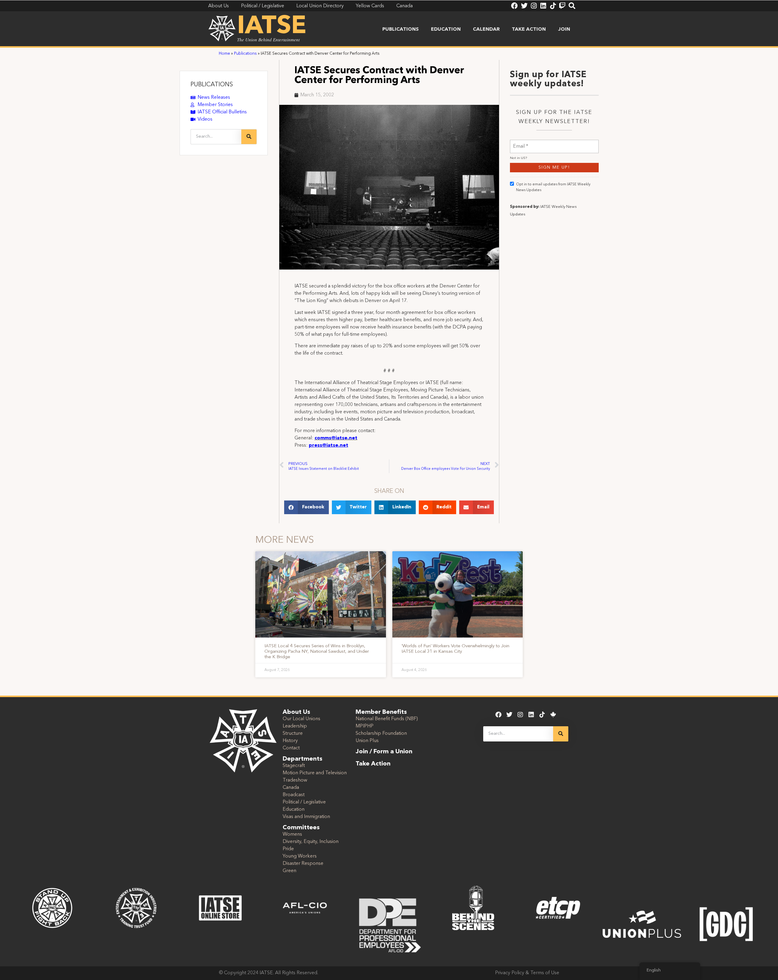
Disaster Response (303, 863)
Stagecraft (294, 765)
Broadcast (294, 795)
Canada (291, 787)
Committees (301, 828)
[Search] (572, 6)
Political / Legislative (304, 802)
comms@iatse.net (336, 438)
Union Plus (367, 740)
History (290, 740)
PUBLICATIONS (212, 85)
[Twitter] (524, 6)
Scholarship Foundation (381, 733)
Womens (292, 834)
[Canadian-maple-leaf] (553, 714)
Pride (288, 849)
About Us (296, 712)
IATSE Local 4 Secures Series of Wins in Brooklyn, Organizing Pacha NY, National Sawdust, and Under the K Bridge (316, 651)
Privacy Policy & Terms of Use (527, 973)
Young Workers (300, 856)
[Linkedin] (543, 6)
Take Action (529, 29)
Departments (302, 759)
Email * (521, 142)
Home (224, 54)
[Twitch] (562, 6)
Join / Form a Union (384, 752)
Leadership (295, 726)
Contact (291, 748)
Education (446, 29)
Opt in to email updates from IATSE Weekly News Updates (553, 187)
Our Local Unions (301, 719)
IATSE (271, 26)
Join (564, 29)
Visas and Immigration (306, 816)
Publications (400, 29)
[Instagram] (534, 6)
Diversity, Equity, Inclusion (311, 841)
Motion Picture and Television (315, 773)
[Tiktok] (553, 6)
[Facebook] (514, 6)
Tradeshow (295, 780)
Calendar (486, 29)
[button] (306, 507)
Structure (293, 733)
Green (289, 870)
